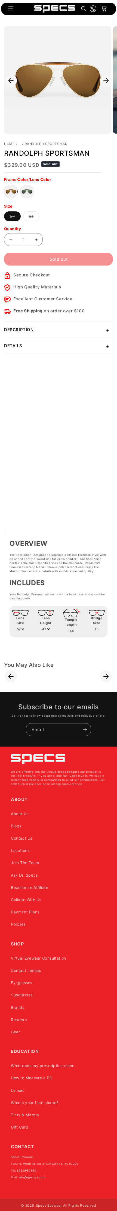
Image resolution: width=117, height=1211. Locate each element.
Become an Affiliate (29, 887)
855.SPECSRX (26, 1170)
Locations (20, 850)
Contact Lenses (26, 970)
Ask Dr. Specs (24, 875)
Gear (15, 1032)
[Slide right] (106, 81)
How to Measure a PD (31, 1078)
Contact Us (21, 838)
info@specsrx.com (32, 1177)
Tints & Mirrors (25, 1115)
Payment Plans (25, 912)
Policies (18, 924)
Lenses (17, 1090)
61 (34, 217)
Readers (19, 1019)
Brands (17, 1007)
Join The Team (25, 862)
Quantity (12, 228)
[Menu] (11, 9)
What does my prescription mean (43, 1065)
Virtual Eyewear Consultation (38, 958)
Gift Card (19, 1127)
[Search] (84, 9)
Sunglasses (22, 995)
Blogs (16, 826)
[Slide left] (11, 81)
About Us (20, 813)
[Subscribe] (85, 729)
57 (15, 217)
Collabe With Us (26, 899)
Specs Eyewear (49, 1205)
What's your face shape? (35, 1102)
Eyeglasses (21, 982)
